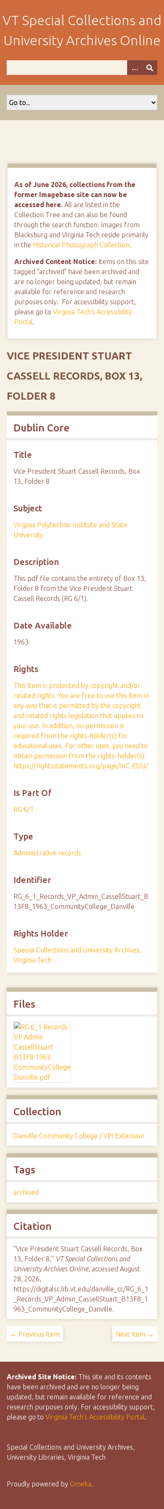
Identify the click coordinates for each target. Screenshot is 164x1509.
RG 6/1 (23, 809)
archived (26, 1192)
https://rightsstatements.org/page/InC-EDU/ (80, 766)
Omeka (80, 1484)
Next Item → (135, 1334)
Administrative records (47, 853)
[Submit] (149, 67)
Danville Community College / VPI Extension (78, 1135)
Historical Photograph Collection (81, 245)
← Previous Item (35, 1334)
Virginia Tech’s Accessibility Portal (95, 1417)
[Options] (134, 67)
